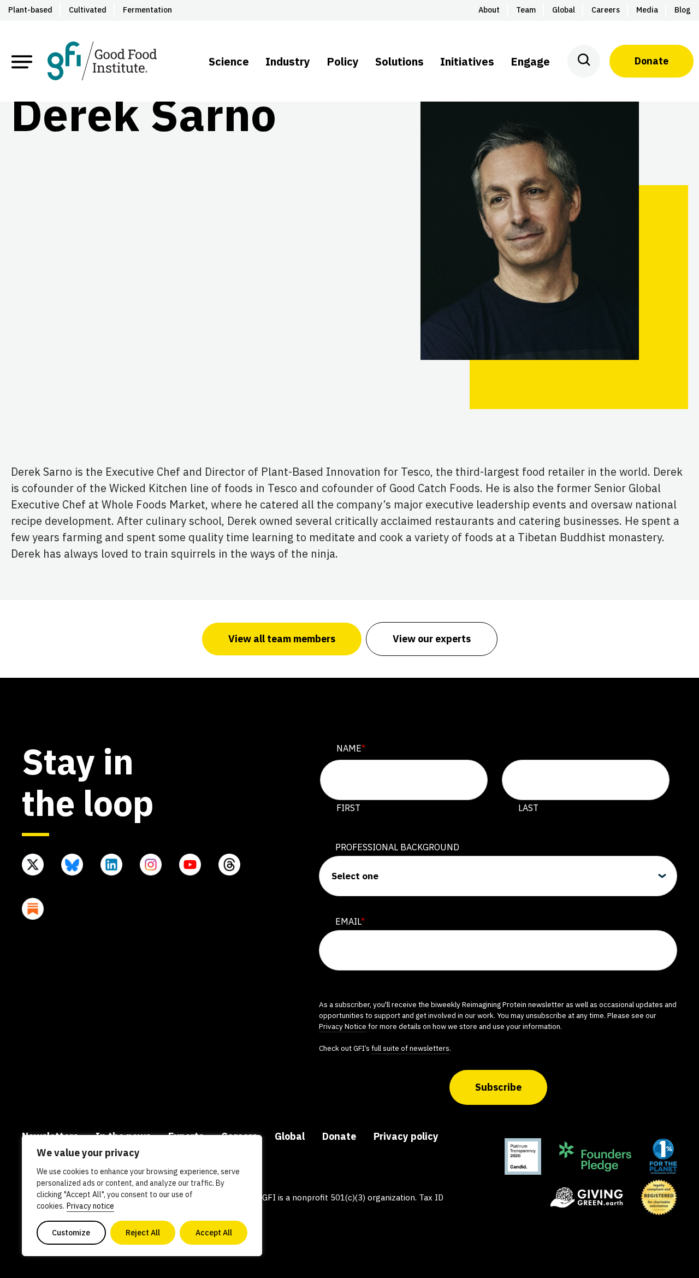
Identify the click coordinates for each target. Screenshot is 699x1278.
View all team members (281, 638)
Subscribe (498, 1087)
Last (528, 807)
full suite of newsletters (410, 1048)
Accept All (214, 1233)
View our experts (432, 638)
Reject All (143, 1233)
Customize (71, 1233)
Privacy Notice (342, 1026)
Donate (651, 61)
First (348, 807)
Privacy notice (90, 1206)
